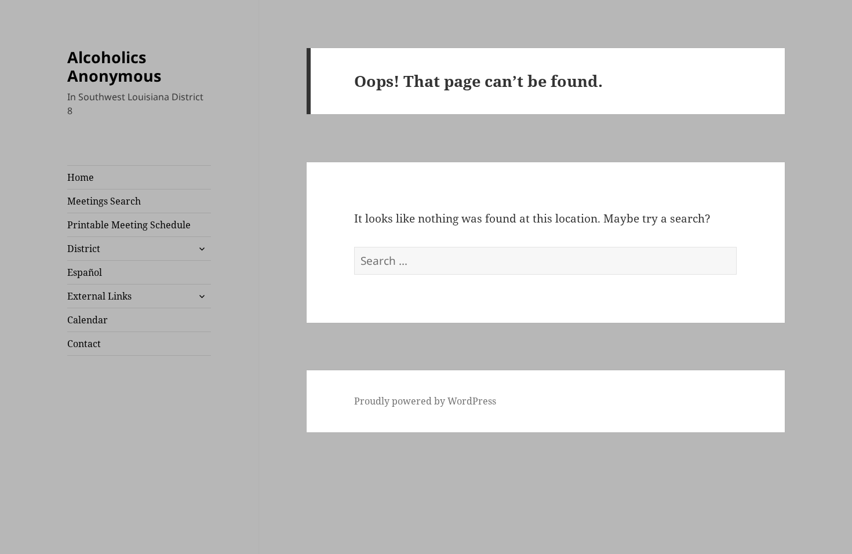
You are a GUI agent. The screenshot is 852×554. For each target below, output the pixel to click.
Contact (84, 343)
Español (84, 272)
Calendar (87, 320)
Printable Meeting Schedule (129, 224)
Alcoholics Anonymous (114, 66)
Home (80, 177)
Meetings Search (104, 201)
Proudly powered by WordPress (425, 401)
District (83, 248)
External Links (99, 296)
